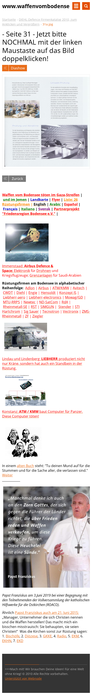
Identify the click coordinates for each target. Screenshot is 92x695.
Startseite (9, 20)
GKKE (47, 636)
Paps (19, 612)
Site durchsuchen (86, 6)
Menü (76, 6)
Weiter (7, 475)
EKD (20, 640)
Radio (61, 636)
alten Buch (25, 465)
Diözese (31, 636)
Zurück (17, 178)
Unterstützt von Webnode (23, 678)
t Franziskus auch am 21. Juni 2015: (51, 612)
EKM (75, 636)
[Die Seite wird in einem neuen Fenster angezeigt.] (46, 121)
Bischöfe (12, 636)
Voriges (5, 68)
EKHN (6, 640)
